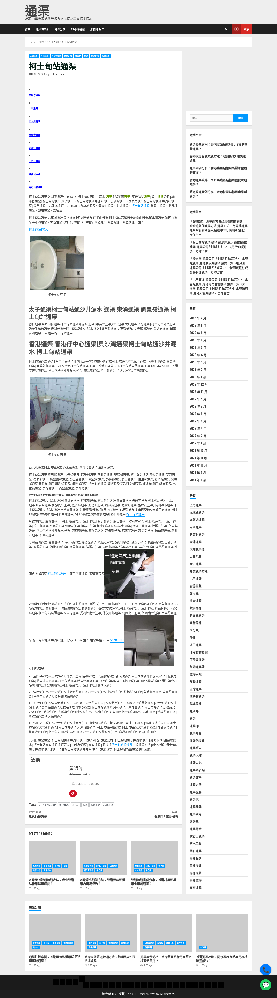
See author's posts (85, 784)
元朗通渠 (33, 56)
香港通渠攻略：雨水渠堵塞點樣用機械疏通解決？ (222, 933)
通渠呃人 (196, 748)
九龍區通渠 (88, 866)
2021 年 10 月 (198, 465)
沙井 (193, 637)
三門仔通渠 (34, 160)
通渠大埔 (196, 755)
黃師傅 (32, 74)
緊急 (246, 29)
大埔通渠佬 (56, 56)
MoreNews (147, 994)
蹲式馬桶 (196, 704)
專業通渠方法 (199, 571)
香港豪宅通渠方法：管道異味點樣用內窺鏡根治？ (103, 858)
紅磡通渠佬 (197, 667)
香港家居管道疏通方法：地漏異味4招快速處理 (111, 933)
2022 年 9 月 (198, 399)
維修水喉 (68, 56)
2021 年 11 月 (198, 458)
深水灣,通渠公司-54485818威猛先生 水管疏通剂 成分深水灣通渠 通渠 (219, 260)
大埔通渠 (44, 56)
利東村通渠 (101, 866)
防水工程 (196, 843)
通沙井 (78, 56)
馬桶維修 (196, 880)
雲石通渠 (196, 851)
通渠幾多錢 (197, 770)
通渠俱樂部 (42, 29)
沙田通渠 (196, 645)
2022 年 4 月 (198, 428)
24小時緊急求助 (47, 804)
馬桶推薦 (196, 873)
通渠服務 (95, 56)
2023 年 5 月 (198, 347)
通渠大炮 (196, 762)
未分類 (57, 866)
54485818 (117, 640)
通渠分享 (60, 29)
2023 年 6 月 (198, 340)
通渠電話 (196, 829)
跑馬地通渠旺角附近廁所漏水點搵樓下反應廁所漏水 (219, 228)
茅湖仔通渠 (34, 95)
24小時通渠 (78, 29)
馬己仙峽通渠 (35, 187)
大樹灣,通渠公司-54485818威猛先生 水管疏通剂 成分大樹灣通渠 (219, 288)
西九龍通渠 (34, 121)
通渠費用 (196, 814)
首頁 (27, 29)
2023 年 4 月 (198, 355)
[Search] (226, 29)
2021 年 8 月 (198, 480)
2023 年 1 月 (198, 377)
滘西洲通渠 (34, 174)
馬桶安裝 (47, 870)
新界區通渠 (88, 870)
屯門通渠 (196, 578)
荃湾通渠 (196, 689)
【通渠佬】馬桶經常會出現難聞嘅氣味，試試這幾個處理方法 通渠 (217, 223)
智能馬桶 (47, 866)
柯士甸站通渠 (141, 206)
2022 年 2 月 (198, 436)
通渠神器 (36, 870)
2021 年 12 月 (198, 450)
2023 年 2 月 (198, 369)
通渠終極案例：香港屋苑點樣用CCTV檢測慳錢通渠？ (55, 933)
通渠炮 (194, 799)
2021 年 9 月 (198, 473)
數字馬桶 (196, 608)
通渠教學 (196, 777)
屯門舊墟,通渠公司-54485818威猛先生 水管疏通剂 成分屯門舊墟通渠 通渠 (219, 281)
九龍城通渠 (197, 519)
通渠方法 (196, 784)
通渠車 (194, 821)
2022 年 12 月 (199, 384)
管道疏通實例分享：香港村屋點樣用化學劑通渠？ (154, 858)
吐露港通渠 (34, 134)
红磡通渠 (196, 681)
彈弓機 (161, 866)
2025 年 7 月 (198, 318)
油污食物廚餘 (199, 652)
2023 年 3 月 (198, 362)
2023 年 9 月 (198, 325)
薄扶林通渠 (197, 696)
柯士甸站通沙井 (39, 229)
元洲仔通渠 (34, 147)
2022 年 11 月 (198, 392)
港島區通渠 (197, 659)
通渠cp (194, 726)
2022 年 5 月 (198, 421)
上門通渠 (196, 505)
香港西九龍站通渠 (166, 814)
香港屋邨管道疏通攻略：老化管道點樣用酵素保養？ (52, 858)
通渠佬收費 (197, 740)
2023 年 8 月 (198, 333)
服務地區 (95, 29)
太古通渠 (196, 564)
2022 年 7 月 (198, 406)
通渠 (37, 10)
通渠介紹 (196, 733)
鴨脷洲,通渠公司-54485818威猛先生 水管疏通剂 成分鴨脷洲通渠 (219, 267)
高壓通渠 (105, 56)
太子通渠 (33, 108)
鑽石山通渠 (197, 836)
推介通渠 (138, 870)
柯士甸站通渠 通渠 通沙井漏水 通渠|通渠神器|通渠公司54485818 (218, 244)
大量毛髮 (196, 556)
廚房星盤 (196, 586)
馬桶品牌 (196, 858)
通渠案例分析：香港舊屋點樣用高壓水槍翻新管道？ (166, 933)
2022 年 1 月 (198, 443)
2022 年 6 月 (198, 414)
